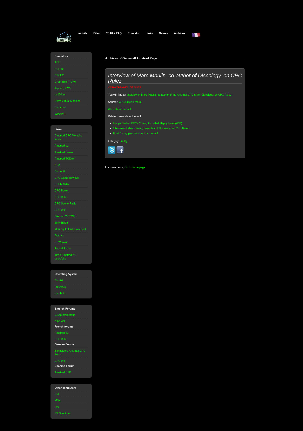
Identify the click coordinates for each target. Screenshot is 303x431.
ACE (57, 62)
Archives (179, 33)
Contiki (59, 280)
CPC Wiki (60, 209)
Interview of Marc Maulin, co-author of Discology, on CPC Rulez (151, 128)
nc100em (60, 94)
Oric (57, 407)
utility (124, 141)
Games (163, 33)
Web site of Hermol (119, 109)
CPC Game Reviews (67, 177)
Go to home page (134, 167)
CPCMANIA (62, 184)
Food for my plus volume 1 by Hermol (135, 133)
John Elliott (61, 222)
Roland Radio (62, 248)
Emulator (134, 33)
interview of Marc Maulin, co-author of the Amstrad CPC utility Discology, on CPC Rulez (179, 94)
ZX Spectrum (62, 413)
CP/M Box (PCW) (65, 81)
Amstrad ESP (63, 372)
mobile (82, 33)
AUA (57, 165)
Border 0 (60, 171)
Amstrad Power (64, 152)
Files (96, 33)
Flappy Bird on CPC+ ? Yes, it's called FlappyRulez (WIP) (147, 123)
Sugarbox (60, 107)
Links (149, 33)
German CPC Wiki (65, 216)
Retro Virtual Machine (67, 100)
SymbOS (60, 293)
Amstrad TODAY (65, 158)
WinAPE (60, 113)
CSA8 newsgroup (65, 314)
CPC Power (61, 190)
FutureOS (60, 286)
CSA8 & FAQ (114, 33)
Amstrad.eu (61, 145)
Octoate (59, 235)
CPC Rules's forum (130, 101)
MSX (58, 400)
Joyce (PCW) (62, 88)
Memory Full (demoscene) (70, 229)
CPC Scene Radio (65, 203)
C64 (57, 394)
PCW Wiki (61, 242)
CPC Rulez (61, 197)
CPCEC (59, 75)
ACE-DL (59, 68)
